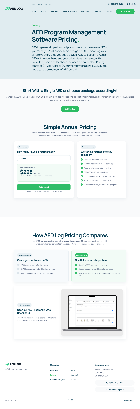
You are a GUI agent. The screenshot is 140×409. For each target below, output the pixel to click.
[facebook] (68, 400)
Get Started (44, 187)
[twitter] (72, 400)
